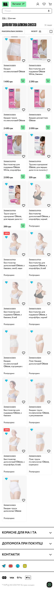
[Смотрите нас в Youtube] (11, 566)
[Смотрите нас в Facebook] (18, 566)
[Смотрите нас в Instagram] (25, 566)
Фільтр (34, 31)
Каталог (16, 4)
